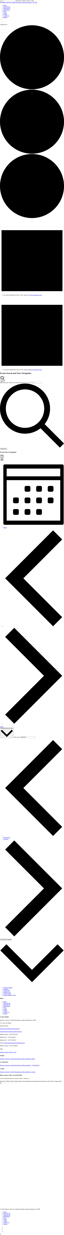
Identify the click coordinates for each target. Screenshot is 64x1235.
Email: (1, 1028)
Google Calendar (7, 987)
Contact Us (6, 16)
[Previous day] (33, 626)
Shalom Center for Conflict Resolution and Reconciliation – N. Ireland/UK (19, 1065)
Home (5, 5)
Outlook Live (6, 992)
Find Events (3, 448)
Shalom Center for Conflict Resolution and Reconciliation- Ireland (17, 1059)
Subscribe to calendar (6, 939)
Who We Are (6, 7)
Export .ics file (7, 993)
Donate (5, 17)
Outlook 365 (6, 990)
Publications (6, 10)
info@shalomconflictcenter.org (11, 1028)
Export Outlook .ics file (9, 995)
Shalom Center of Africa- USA (8, 1052)
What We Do (6, 8)
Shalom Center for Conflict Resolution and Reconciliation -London (17, 1072)
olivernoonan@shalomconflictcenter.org (14, 1043)
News (4, 11)
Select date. (17, 737)
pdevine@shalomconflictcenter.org (12, 1031)
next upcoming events (36, 295)
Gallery (5, 14)
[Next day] (33, 724)
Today (1, 726)
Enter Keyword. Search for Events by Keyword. (13, 382)
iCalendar (5, 989)
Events (5, 13)
